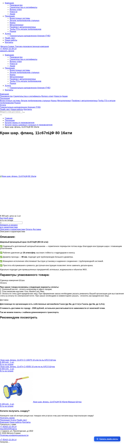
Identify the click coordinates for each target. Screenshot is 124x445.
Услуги (8, 34)
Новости (13, 12)
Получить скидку (7, 418)
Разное (13, 31)
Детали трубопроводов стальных (24, 20)
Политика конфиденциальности (14, 435)
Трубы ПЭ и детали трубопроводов (25, 29)
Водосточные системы (20, 18)
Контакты (9, 42)
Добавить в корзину (9, 225)
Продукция (10, 16)
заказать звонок (7, 51)
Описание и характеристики (12, 229)
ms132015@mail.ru (8, 429)
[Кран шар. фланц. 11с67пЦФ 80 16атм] (18, 176)
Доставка (37, 229)
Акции (12, 14)
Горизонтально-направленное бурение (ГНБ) (30, 36)
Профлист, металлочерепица (23, 27)
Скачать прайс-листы (108, 439)
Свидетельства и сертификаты (23, 7)
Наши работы (11, 40)
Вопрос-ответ (16, 10)
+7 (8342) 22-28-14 (8, 49)
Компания (9, 3)
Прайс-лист (10, 38)
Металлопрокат (16, 25)
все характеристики (9, 227)
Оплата (29, 229)
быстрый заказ (6, 218)
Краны (13, 23)
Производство (16, 5)
